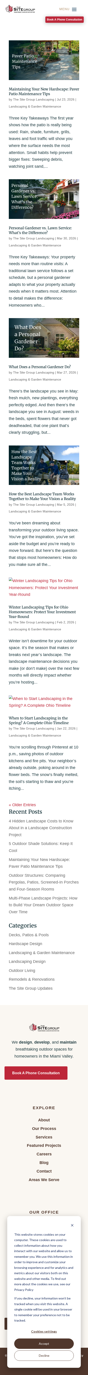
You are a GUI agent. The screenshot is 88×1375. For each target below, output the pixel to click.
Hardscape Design (25, 943)
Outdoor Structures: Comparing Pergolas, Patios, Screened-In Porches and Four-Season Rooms (44, 882)
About (44, 1120)
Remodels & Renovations (32, 979)
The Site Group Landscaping (33, 99)
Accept (44, 1343)
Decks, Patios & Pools (29, 935)
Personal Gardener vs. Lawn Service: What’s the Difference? (40, 230)
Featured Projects (44, 1145)
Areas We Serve (44, 1180)
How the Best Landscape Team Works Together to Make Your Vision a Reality (42, 496)
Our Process (44, 1128)
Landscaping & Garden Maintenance (35, 106)
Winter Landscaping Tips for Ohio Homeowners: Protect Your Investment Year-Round (42, 612)
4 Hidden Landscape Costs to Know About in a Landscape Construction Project (41, 828)
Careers (44, 1154)
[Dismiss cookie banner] (72, 1226)
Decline (44, 1355)
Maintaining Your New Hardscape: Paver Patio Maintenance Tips (44, 91)
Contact (44, 1171)
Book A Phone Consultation (64, 19)
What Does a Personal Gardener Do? (40, 367)
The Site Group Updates (31, 988)
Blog (44, 1162)
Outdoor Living (22, 970)
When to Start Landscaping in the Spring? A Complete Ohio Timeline (39, 720)
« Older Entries (22, 805)
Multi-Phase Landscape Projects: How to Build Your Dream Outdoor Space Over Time (43, 905)
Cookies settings (44, 1331)
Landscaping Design (27, 961)
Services (44, 1137)
